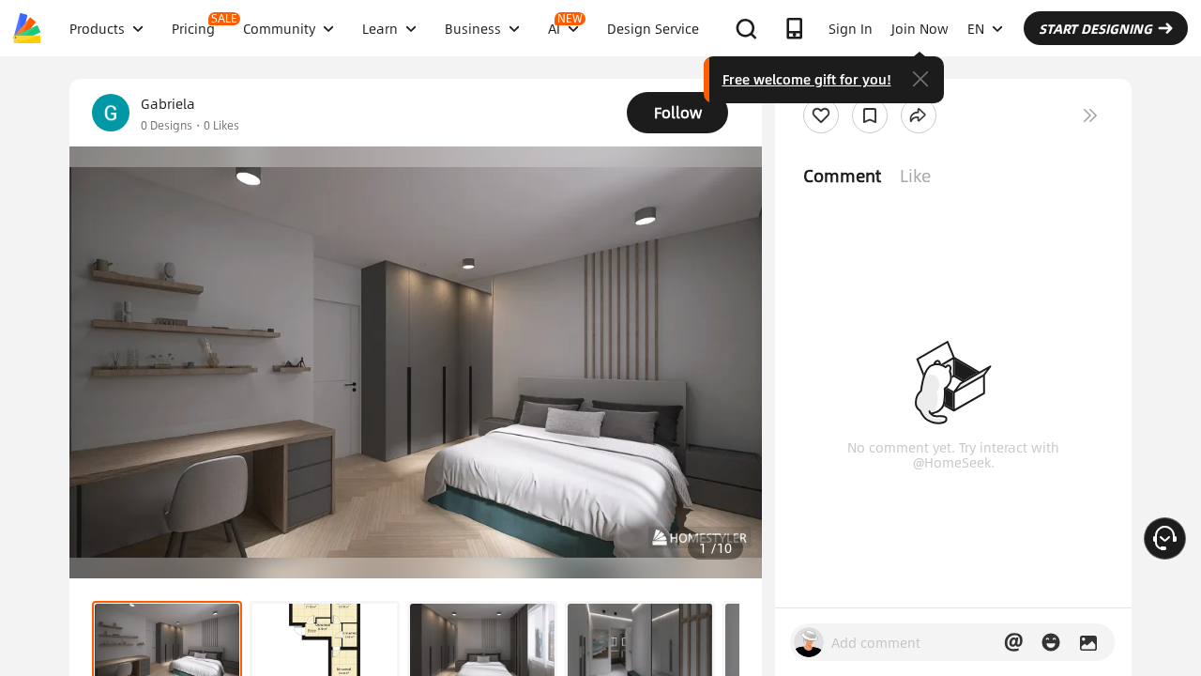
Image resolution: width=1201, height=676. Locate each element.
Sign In (851, 28)
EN (975, 28)
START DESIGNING (1095, 28)
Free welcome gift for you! (806, 78)
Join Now (920, 28)
